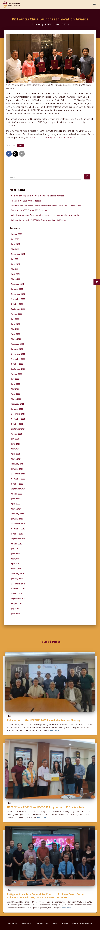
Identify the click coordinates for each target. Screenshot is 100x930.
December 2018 (18, 584)
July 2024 (15, 259)
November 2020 (18, 479)
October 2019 (17, 534)
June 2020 (15, 498)
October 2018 (17, 593)
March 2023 (16, 339)
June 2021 (15, 444)
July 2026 (15, 239)
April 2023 (15, 334)
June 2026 (15, 244)
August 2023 (16, 314)
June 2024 (15, 264)
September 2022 (18, 369)
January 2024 (17, 289)
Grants (65, 923)
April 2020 (15, 504)
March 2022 (16, 399)
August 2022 (16, 374)
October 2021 (17, 424)
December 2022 (18, 354)
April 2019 (15, 563)
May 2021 (15, 449)
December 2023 (18, 294)
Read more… (55, 730)
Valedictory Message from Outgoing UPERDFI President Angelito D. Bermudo (45, 215)
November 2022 (18, 359)
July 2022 (15, 379)
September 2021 (18, 429)
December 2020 (18, 474)
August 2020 (16, 494)
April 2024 (15, 274)
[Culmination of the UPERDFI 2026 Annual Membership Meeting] (50, 681)
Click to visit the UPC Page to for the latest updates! (52, 137)
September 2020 (18, 489)
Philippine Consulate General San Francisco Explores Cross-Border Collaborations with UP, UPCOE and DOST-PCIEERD (46, 896)
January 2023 (17, 349)
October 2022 (17, 364)
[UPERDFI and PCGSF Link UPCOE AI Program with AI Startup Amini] (50, 768)
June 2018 (15, 613)
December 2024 (18, 254)
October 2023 (17, 304)
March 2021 (16, 459)
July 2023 (15, 319)
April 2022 (15, 394)
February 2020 (17, 513)
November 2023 (18, 299)
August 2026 (16, 234)
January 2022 (17, 409)
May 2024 (15, 269)
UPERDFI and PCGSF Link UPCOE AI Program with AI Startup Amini (46, 807)
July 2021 (15, 439)
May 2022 (15, 389)
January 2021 (17, 469)
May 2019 (15, 559)
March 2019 (16, 568)
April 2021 (15, 454)
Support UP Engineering (82, 923)
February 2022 (17, 404)
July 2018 (15, 608)
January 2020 (17, 519)
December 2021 (18, 414)
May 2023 (15, 329)
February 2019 (17, 573)
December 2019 (18, 523)
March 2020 (16, 509)
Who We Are (12, 923)
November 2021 (18, 419)
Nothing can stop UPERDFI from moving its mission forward (37, 196)
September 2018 (18, 598)
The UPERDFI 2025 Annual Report (26, 201)
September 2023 (18, 309)
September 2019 (18, 538)
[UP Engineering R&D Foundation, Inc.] (12, 4)
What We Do (27, 923)
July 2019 (15, 548)
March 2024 (16, 279)
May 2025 (15, 249)
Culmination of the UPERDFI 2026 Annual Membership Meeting (39, 220)
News (20, 145)
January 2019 (17, 578)
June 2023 (15, 324)
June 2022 (15, 384)
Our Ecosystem (42, 923)
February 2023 (17, 344)
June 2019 (15, 553)
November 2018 (18, 588)
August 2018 (16, 603)
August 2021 (16, 434)
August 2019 (16, 544)
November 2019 (18, 529)
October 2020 (17, 484)
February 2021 (17, 464)
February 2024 (17, 284)
